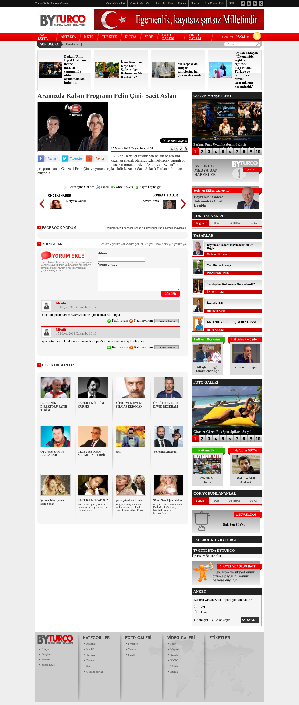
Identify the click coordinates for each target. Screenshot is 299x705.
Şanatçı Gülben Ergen (129, 500)
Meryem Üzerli (76, 201)
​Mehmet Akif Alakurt (245, 480)
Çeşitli (131, 654)
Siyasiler (133, 643)
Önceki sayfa (124, 187)
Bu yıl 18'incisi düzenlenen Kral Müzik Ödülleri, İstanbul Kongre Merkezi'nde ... (167, 508)
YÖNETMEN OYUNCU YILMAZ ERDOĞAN (131, 405)
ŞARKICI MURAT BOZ (93, 500)
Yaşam (132, 649)
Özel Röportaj (94, 671)
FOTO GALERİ (168, 36)
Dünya (90, 660)
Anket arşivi (222, 620)
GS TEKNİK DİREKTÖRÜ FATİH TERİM (53, 407)
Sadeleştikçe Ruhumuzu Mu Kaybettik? (231, 284)
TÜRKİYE (109, 37)
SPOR (149, 37)
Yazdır (104, 187)
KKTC (89, 37)
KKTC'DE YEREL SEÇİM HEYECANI (231, 322)
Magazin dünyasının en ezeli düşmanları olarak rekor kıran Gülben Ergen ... (130, 508)
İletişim (46, 654)
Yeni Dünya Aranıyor (220, 265)
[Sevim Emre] (169, 210)
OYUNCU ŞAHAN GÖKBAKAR (52, 453)
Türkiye (90, 654)
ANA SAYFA (42, 36)
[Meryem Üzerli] (56, 210)
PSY (118, 451)
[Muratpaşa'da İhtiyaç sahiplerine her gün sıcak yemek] (163, 77)
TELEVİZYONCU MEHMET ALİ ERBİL (92, 453)
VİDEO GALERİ (195, 36)
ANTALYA (68, 37)
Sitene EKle (48, 664)
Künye (45, 649)
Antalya (91, 643)
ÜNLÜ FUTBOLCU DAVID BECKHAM (165, 405)
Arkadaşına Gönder (81, 187)
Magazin (175, 649)
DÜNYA (130, 37)
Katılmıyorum (143, 320)
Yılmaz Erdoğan (245, 367)
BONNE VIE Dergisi (208, 480)
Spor (89, 666)
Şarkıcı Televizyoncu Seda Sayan (52, 502)
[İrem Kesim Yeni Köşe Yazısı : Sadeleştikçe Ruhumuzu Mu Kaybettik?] (107, 77)
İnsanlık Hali (215, 303)
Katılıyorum (119, 320)
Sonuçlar (202, 620)
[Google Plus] (96, 161)
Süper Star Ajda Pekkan (168, 500)
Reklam (46, 659)
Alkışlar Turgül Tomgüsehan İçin (208, 369)
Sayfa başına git (150, 187)
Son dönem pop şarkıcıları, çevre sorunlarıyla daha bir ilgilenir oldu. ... (92, 507)
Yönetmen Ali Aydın (165, 451)
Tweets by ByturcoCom (207, 555)
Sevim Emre (151, 201)
